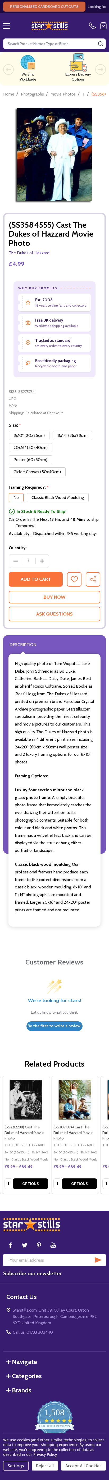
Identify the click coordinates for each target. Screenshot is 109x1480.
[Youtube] (53, 1245)
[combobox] (54, 43)
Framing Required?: (29, 487)
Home (8, 94)
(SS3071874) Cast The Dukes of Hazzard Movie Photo (73, 1133)
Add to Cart (36, 579)
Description (23, 644)
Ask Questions (54, 614)
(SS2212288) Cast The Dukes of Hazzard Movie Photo (24, 1133)
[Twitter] (24, 1245)
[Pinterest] (39, 1245)
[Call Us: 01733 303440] (93, 25)
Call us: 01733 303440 (33, 1332)
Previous (8, 69)
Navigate (24, 1362)
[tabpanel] (26, 1135)
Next (100, 69)
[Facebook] (10, 1245)
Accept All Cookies (83, 1466)
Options (30, 1183)
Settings (16, 1466)
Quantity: (18, 547)
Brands (21, 1390)
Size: (15, 425)
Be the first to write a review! (54, 1025)
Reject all (45, 1466)
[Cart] (103, 25)
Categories (27, 1376)
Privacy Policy (44, 1454)
